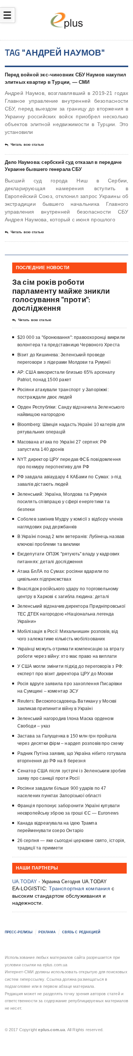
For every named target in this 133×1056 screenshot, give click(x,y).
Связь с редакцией (81, 932)
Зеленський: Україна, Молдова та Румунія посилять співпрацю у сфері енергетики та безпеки (63, 502)
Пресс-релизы (19, 932)
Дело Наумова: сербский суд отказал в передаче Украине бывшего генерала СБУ (63, 165)
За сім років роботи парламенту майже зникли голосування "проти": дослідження (61, 295)
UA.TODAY (24, 881)
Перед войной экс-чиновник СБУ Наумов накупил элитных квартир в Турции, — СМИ (65, 78)
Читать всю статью (27, 144)
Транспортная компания (79, 888)
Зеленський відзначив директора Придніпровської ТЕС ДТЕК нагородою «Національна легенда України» (71, 614)
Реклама (47, 932)
